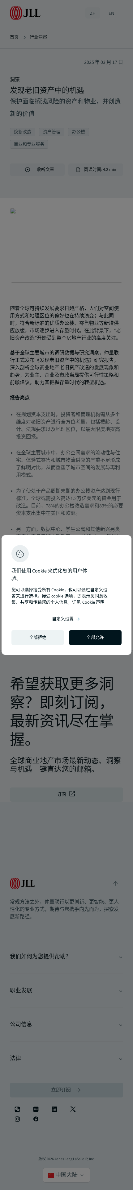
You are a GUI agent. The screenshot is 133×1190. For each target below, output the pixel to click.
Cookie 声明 (93, 602)
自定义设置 (66, 619)
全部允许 (95, 637)
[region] (66, 595)
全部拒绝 (37, 637)
